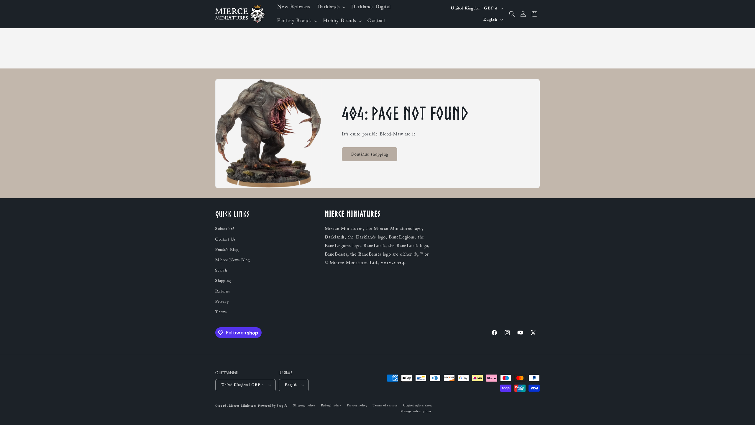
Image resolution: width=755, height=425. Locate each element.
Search (221, 270)
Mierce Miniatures (243, 406)
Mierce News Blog (232, 260)
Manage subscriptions (416, 411)
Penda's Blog (227, 249)
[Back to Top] (743, 413)
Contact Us (225, 239)
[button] (331, 7)
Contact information (417, 406)
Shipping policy (304, 406)
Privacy (222, 301)
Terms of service (385, 406)
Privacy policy (357, 406)
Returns (222, 291)
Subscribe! (224, 229)
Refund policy (331, 406)
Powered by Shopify (273, 406)
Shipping (223, 281)
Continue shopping (369, 154)
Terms (221, 312)
